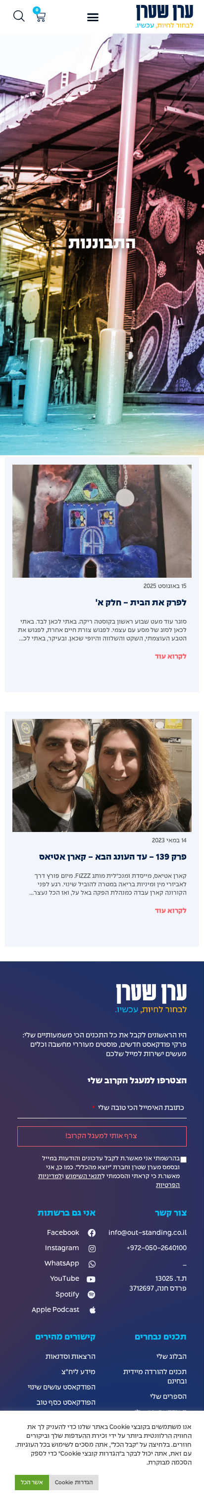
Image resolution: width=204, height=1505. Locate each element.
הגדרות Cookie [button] (74, 1482)
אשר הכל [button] (32, 1482)
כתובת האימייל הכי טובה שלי (140, 1108)
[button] (93, 16)
